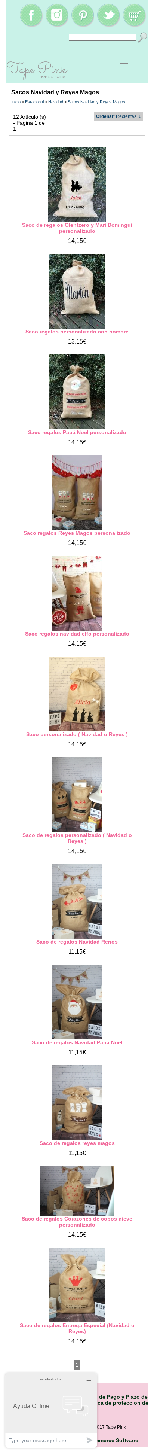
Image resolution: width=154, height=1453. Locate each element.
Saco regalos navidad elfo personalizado (77, 634)
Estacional (34, 102)
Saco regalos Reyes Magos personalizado (77, 533)
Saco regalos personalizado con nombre (77, 332)
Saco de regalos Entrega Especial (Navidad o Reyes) (77, 1328)
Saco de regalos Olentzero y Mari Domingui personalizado (77, 228)
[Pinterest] (82, 25)
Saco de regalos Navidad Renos (77, 942)
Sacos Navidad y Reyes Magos (96, 102)
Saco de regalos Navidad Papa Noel (77, 1042)
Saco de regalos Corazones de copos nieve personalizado (77, 1222)
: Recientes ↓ (118, 116)
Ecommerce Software (111, 1440)
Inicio (16, 102)
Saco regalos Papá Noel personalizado (77, 432)
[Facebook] (31, 25)
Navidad (55, 102)
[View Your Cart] (134, 25)
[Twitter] (108, 25)
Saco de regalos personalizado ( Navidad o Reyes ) (77, 838)
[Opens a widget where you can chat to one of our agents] (51, 1410)
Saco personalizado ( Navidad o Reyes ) (77, 734)
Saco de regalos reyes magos (77, 1143)
